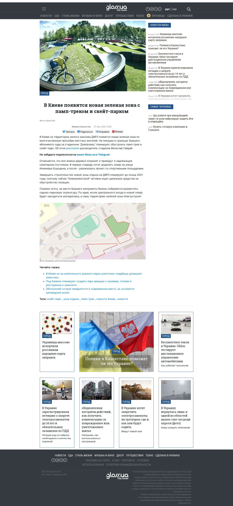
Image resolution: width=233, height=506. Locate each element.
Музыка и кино (92, 15)
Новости (46, 15)
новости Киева (106, 299)
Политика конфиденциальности (128, 464)
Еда (56, 15)
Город (44, 93)
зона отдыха (71, 299)
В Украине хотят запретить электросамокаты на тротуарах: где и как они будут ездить (169, 98)
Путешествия (125, 15)
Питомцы (158, 15)
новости (122, 299)
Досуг (109, 15)
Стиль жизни (70, 15)
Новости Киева (159, 25)
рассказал (72, 148)
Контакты (128, 460)
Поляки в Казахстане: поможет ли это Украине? (166, 47)
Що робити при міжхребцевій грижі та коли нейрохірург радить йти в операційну (170, 118)
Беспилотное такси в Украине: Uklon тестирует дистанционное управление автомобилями (165, 58)
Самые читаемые (160, 106)
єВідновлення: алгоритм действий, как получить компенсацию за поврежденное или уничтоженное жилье (169, 86)
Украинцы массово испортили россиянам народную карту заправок (167, 37)
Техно (140, 15)
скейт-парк (54, 299)
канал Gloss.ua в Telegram (93, 154)
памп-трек (87, 299)
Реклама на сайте (98, 460)
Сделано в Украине (180, 15)
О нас (116, 460)
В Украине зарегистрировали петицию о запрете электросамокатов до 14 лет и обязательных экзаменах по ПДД (170, 72)
